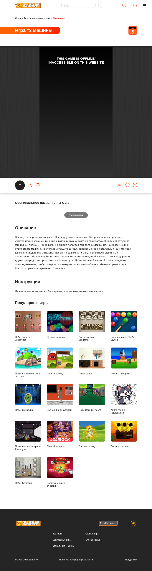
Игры (18, 18)
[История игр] (134, 5)
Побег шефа (85, 373)
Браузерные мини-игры (37, 18)
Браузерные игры (61, 540)
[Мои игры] (124, 5)
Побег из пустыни (120, 446)
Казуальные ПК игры (63, 546)
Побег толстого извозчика (23, 338)
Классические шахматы (87, 338)
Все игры (57, 533)
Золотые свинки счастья (56, 484)
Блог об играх (92, 540)
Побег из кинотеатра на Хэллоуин (28, 448)
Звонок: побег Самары (59, 410)
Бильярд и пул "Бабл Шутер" (123, 338)
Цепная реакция (56, 337)
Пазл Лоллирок (55, 446)
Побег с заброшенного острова (27, 375)
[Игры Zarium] (28, 4)
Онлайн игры (92, 533)
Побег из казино (24, 410)
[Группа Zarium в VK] (133, 523)
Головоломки (76, 215)
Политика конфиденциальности (76, 559)
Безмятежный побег (90, 410)
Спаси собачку (87, 446)
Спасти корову (55, 373)
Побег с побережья (121, 373)
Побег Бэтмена (23, 483)
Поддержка (131, 559)
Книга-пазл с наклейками (118, 411)
